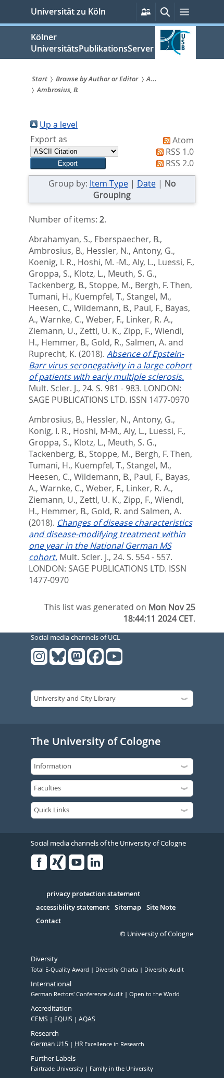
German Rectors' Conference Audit (78, 994)
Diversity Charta (117, 969)
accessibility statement (72, 907)
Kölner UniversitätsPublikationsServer (92, 42)
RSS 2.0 (180, 163)
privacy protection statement (93, 894)
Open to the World (154, 994)
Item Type (109, 183)
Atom (183, 140)
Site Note (161, 907)
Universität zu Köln (68, 11)
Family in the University (121, 1068)
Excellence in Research (109, 1044)
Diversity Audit (164, 969)
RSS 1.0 (180, 151)
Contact (48, 921)
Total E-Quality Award (61, 969)
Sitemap (128, 907)
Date (146, 183)
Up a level (59, 124)
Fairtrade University (58, 1068)
